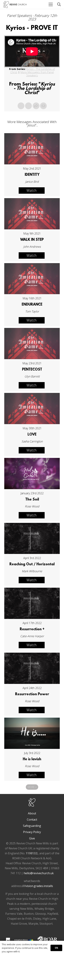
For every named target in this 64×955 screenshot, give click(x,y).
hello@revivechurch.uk (39, 873)
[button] (50, 4)
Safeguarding (32, 826)
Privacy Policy (32, 832)
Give (32, 838)
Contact (32, 819)
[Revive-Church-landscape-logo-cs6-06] (15, 5)
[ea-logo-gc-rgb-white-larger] (24, 940)
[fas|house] (8, 940)
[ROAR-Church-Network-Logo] (48, 940)
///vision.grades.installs (37, 886)
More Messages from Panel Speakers (37, 73)
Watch (31, 190)
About (32, 813)
